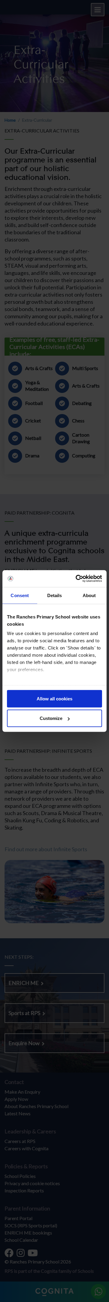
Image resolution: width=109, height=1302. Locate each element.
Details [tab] (54, 595)
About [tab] (89, 595)
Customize (51, 718)
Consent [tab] (20, 595)
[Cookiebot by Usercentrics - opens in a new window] (77, 579)
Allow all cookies (54, 698)
